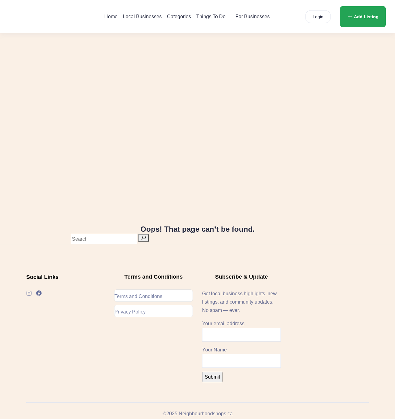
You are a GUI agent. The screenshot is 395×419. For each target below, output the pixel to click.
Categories (179, 16)
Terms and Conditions (138, 296)
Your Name (214, 349)
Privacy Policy (130, 311)
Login (318, 16)
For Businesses (252, 16)
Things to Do (211, 16)
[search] (143, 238)
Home (111, 16)
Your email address (223, 323)
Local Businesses (142, 16)
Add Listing (366, 16)
